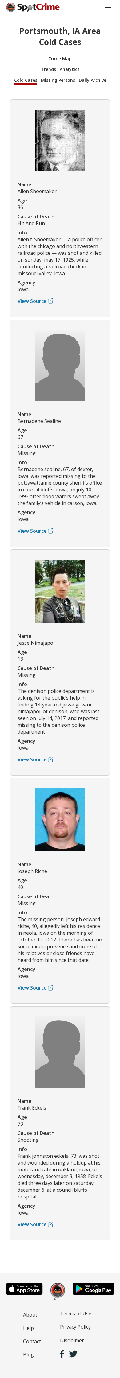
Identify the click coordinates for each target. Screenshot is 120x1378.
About (30, 1314)
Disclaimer (72, 1340)
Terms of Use (75, 1313)
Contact (32, 1341)
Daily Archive (92, 80)
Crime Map (60, 58)
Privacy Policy (75, 1326)
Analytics (69, 69)
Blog (28, 1354)
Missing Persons (58, 80)
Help (28, 1328)
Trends (48, 69)
